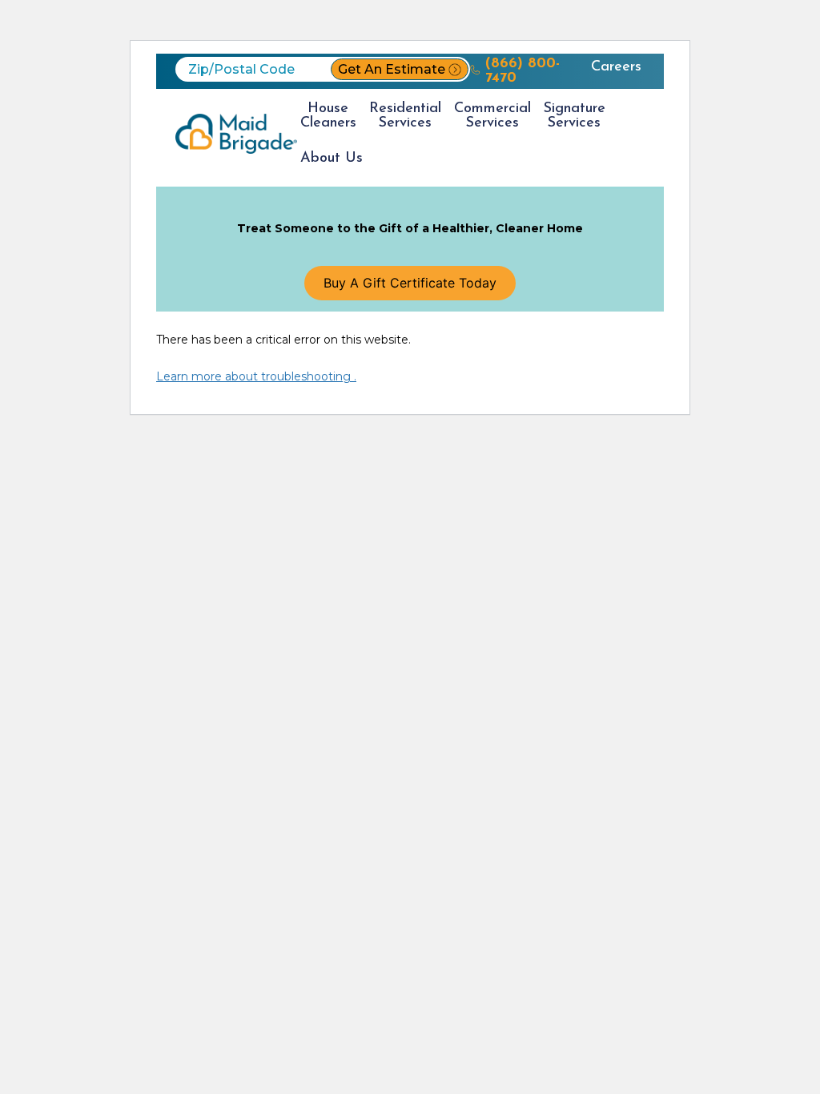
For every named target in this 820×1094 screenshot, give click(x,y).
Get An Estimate (391, 69)
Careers (616, 67)
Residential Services (405, 116)
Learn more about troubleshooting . (256, 376)
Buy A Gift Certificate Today (410, 283)
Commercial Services (492, 116)
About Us (331, 158)
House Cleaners (328, 116)
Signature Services (574, 116)
